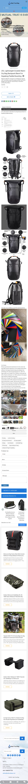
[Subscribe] (22, 738)
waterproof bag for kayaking (8, 447)
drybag (3, 443)
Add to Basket (10, 97)
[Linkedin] (10, 755)
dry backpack (10, 443)
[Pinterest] (20, 755)
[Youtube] (15, 755)
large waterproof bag (13, 445)
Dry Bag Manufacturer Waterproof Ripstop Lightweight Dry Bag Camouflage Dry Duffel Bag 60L (10, 515)
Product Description (6, 109)
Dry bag (4, 438)
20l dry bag (4, 445)
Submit (5, 485)
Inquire (10, 93)
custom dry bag (11, 438)
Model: (3, 107)
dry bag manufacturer (7, 440)
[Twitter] (13, 755)
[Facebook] (8, 755)
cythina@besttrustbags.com (9, 773)
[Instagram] (17, 755)
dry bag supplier (17, 440)
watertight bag (19, 443)
